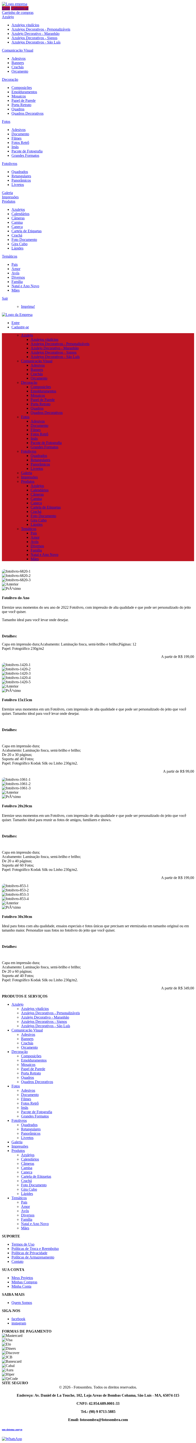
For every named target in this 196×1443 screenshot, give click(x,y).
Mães (15, 290)
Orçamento (19, 71)
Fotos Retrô (20, 143)
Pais (14, 264)
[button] (98, 584)
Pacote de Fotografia (27, 151)
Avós (15, 273)
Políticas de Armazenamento (32, 1257)
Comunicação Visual (17, 50)
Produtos (8, 201)
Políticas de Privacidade (29, 1253)
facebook (18, 1319)
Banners (17, 63)
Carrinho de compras (17, 13)
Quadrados (19, 172)
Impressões (10, 197)
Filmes (16, 138)
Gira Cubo (19, 244)
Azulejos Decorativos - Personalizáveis (40, 29)
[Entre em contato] (12, 1439)
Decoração (10, 79)
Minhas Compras (24, 1282)
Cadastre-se (19, 8)
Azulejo (8, 17)
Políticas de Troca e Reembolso (35, 1249)
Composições (21, 88)
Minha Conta (21, 1286)
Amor (15, 269)
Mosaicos (18, 96)
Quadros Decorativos (27, 113)
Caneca (17, 227)
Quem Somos (21, 1303)
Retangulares (21, 176)
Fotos (6, 121)
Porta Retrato (21, 105)
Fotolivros (9, 164)
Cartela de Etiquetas (26, 231)
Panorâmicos (21, 180)
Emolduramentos (24, 92)
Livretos (17, 185)
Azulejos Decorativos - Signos (34, 38)
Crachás (17, 67)
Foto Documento (24, 240)
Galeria (7, 193)
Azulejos (18, 209)
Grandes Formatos (25, 155)
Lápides (17, 248)
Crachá (16, 235)
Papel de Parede (23, 100)
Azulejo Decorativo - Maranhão (35, 34)
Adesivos (18, 58)
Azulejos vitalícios (25, 25)
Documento (20, 134)
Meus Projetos (22, 1278)
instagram (18, 1323)
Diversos (18, 277)
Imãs (15, 147)
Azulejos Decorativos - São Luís (35, 42)
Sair (5, 298)
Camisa (17, 222)
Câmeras (18, 218)
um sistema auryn (12, 1429)
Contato (17, 1261)
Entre (6, 8)
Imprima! (28, 306)
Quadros (17, 109)
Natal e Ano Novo (25, 286)
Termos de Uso (22, 1244)
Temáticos (9, 256)
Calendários (20, 214)
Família (17, 282)
